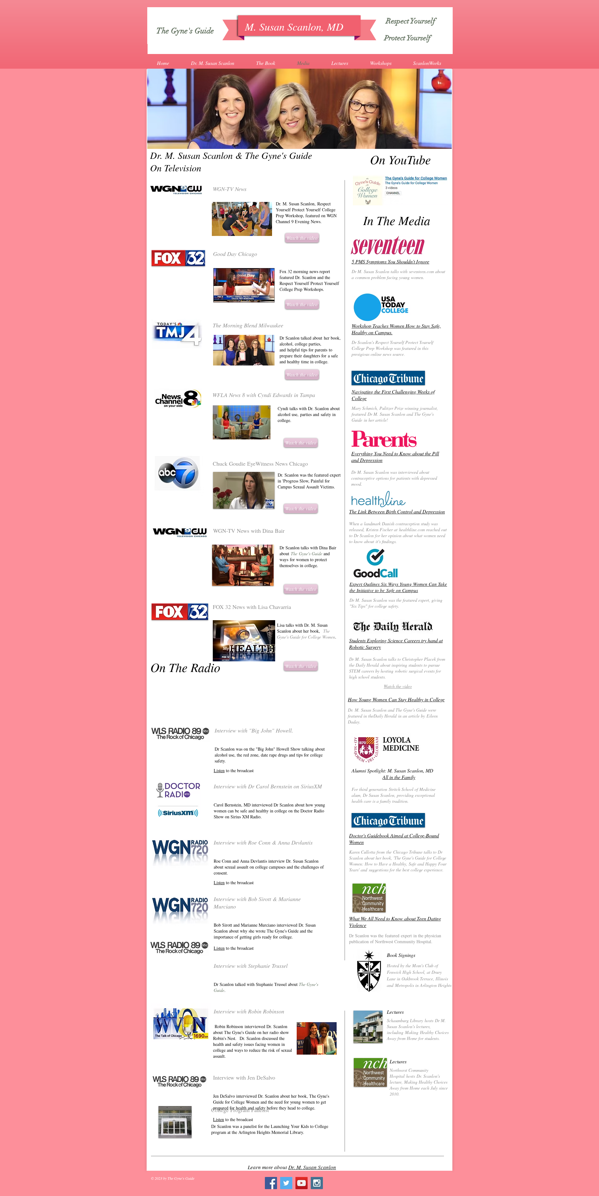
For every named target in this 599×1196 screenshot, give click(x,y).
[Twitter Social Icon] (286, 1183)
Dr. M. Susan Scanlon (312, 1167)
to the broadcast (239, 948)
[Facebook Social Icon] (271, 1183)
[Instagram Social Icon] (317, 1183)
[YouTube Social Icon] (301, 1183)
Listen (219, 770)
